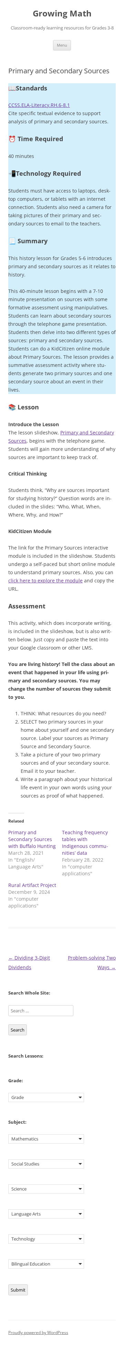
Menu (62, 45)
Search (17, 1030)
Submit (18, 1290)
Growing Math (62, 13)
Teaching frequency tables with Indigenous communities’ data (85, 842)
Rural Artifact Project (32, 885)
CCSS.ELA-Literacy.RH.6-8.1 (39, 105)
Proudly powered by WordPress (38, 1332)
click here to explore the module (45, 580)
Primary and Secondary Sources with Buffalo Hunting (32, 839)
